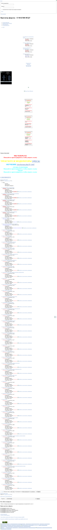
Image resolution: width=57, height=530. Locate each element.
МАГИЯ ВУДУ (5, 24)
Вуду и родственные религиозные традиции (11, 363)
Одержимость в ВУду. (7, 472)
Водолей (9, 79)
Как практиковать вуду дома (8, 326)
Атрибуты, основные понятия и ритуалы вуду (11, 308)
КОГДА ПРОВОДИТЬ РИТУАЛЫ (9, 242)
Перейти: (3, 498)
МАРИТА (27, 37)
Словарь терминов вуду (7, 314)
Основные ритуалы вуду (7, 441)
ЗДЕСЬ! (36, 161)
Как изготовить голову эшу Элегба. (9, 284)
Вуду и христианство (7, 338)
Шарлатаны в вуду (6, 405)
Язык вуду (5, 381)
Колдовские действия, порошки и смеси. (10, 417)
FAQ (3, 27)
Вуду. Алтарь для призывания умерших (27, 57)
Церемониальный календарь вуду (9, 320)
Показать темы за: (7, 491)
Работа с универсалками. (7, 229)
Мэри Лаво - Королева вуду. (8, 351)
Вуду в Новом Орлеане (7, 357)
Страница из (7, 180)
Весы (9, 75)
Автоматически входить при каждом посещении (11, 9)
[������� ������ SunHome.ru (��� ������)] (34, 525)
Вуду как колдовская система (8, 478)
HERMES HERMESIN (7, 224)
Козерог (9, 78)
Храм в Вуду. (5, 447)
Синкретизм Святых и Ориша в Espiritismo (11, 193)
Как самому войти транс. (7, 290)
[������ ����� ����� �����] (10, 525)
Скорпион (9, 76)
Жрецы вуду (5, 453)
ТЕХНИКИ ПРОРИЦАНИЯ (8, 302)
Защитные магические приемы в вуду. (10, 296)
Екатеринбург (28, 65)
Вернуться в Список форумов (6, 496)
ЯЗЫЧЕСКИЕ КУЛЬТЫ (7, 23)
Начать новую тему (4, 179)
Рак (3, 78)
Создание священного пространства (9, 260)
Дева (4, 79)
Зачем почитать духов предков (8, 187)
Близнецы (3, 77)
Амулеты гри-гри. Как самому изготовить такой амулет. (13, 272)
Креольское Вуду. (26, 51)
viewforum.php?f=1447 (26, 164)
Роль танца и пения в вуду (8, 387)
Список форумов (6, 22)
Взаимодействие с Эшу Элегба (8, 248)
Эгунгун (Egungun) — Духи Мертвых (27, 46)
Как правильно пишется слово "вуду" (10, 375)
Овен (4, 75)
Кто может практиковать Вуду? (9, 332)
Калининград (28, 63)
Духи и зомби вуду (27, 40)
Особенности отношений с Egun (9, 199)
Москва (28, 64)
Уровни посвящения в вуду (8, 484)
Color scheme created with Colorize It (7, 517)
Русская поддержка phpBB (19, 517)
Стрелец (9, 77)
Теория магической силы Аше (8, 266)
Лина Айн (27, 53)
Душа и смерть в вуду (7, 429)
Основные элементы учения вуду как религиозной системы (14, 466)
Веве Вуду (5, 278)
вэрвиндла (5, 230)
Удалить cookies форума (4, 515)
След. (2, 491)
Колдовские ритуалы (7, 423)
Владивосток (28, 66)
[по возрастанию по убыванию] (35, 491)
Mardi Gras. (5, 344)
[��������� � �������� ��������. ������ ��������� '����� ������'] (25, 524)
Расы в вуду (5, 399)
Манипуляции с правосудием (8, 411)
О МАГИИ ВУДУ (6, 25)
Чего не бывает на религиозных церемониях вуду (12, 369)
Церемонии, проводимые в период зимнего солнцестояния (14, 435)
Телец (4, 76)
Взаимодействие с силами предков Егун (10, 254)
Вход (2, 11)
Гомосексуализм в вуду (7, 393)
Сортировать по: (19, 491)
